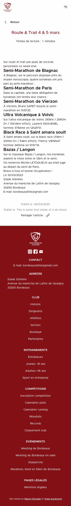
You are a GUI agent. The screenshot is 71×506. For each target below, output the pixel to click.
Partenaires (35, 339)
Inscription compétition (35, 395)
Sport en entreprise (35, 377)
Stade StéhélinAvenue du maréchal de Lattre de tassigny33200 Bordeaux (35, 283)
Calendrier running (35, 409)
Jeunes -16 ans (35, 364)
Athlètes (35, 318)
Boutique (36, 332)
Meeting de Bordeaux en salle (35, 455)
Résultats (35, 416)
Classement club (35, 430)
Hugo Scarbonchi (53, 499)
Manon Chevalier (32, 499)
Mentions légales (35, 487)
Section (35, 325)
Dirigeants (35, 311)
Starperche (35, 462)
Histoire (35, 304)
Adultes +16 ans (35, 370)
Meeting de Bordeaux (35, 448)
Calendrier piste (35, 402)
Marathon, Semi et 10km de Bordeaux (35, 469)
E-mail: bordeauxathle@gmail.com (35, 265)
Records (35, 423)
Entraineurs (35, 357)
